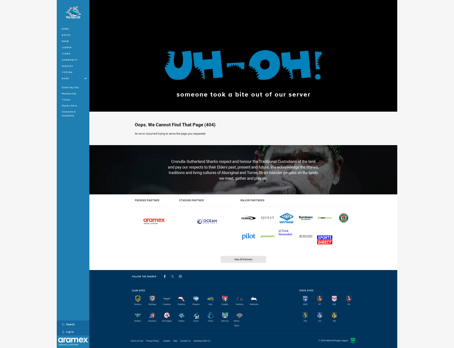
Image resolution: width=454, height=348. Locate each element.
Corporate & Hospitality (69, 113)
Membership (69, 93)
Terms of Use (137, 340)
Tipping (67, 72)
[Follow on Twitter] (172, 276)
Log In (70, 331)
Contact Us (185, 340)
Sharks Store (69, 105)
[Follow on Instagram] (180, 276)
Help (175, 340)
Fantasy (67, 66)
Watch (66, 35)
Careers (166, 340)
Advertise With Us (201, 340)
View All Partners (243, 259)
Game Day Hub (70, 87)
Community (70, 59)
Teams (66, 53)
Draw (65, 41)
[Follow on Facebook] (164, 276)
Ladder (67, 47)
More (65, 78)
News (65, 28)
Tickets (66, 99)
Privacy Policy (152, 340)
